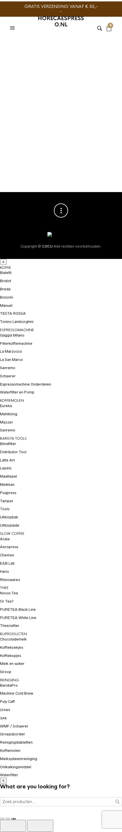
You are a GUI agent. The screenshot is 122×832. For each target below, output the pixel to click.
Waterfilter (9, 775)
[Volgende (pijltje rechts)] (40, 826)
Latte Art (7, 460)
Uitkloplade (9, 525)
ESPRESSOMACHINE (17, 330)
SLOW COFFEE (35, 151)
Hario (14, 151)
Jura (3, 718)
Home (11, 43)
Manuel (6, 305)
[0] (109, 21)
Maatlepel (8, 476)
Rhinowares (10, 580)
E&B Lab (7, 563)
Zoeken (117, 801)
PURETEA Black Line (18, 609)
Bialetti (6, 273)
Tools (4, 509)
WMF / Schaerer (14, 726)
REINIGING (9, 680)
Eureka (6, 406)
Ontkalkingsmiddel (15, 767)
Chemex (7, 555)
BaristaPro (9, 685)
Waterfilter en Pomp (17, 392)
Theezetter (9, 626)
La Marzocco (11, 351)
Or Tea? (7, 601)
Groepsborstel (12, 734)
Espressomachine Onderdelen (25, 384)
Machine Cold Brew (16, 693)
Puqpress (8, 493)
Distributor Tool (13, 452)
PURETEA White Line (18, 618)
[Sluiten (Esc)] (13, 819)
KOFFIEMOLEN (12, 400)
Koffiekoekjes (11, 647)
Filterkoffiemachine (16, 343)
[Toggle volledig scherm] (2, 819)
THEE (4, 588)
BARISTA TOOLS (13, 438)
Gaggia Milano (12, 335)
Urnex (5, 710)
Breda (5, 289)
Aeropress (9, 547)
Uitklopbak (9, 517)
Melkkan (7, 484)
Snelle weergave (54, 151)
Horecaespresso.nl (61, 21)
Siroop (5, 672)
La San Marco (11, 360)
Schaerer (8, 376)
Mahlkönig (8, 414)
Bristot (5, 281)
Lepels (5, 468)
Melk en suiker (12, 663)
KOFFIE (5, 267)
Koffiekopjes (10, 656)
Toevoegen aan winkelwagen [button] (54, 140)
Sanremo (7, 368)
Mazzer (6, 422)
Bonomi (6, 297)
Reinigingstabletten (16, 742)
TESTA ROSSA (13, 313)
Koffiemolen (10, 750)
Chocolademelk (13, 639)
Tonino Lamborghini (16, 322)
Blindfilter (8, 444)
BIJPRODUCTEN (13, 634)
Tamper (6, 501)
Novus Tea (9, 593)
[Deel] (8, 819)
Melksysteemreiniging (18, 759)
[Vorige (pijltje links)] (13, 826)
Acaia (5, 539)
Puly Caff (7, 701)
